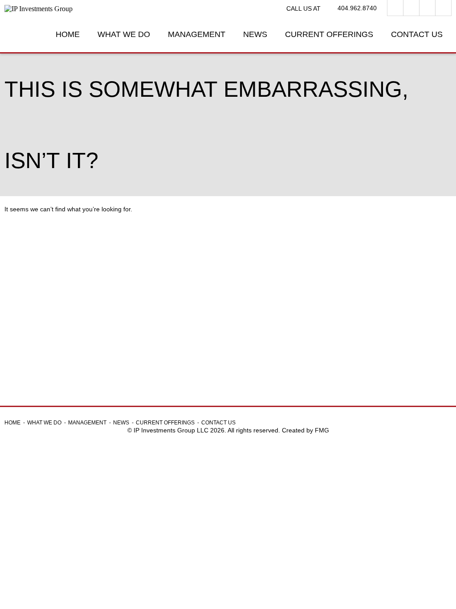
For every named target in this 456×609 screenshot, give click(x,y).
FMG (322, 430)
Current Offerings (329, 34)
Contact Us (417, 34)
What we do (124, 34)
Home (68, 34)
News (255, 34)
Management (196, 34)
